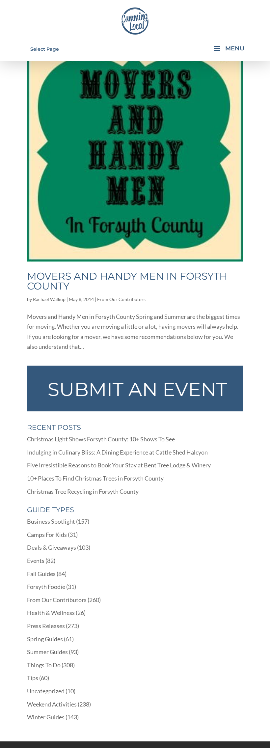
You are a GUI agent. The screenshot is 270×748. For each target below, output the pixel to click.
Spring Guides (45, 639)
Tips (32, 677)
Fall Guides (41, 573)
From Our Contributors (121, 299)
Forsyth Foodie (46, 586)
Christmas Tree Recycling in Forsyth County (83, 491)
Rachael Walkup (49, 299)
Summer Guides (47, 651)
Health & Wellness (51, 612)
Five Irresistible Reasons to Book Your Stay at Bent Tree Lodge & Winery (119, 465)
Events (35, 560)
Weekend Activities (52, 704)
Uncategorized (46, 691)
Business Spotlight (51, 521)
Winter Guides (46, 717)
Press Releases (46, 625)
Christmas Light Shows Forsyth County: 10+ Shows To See (101, 439)
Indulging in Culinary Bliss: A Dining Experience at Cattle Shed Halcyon (117, 452)
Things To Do (44, 665)
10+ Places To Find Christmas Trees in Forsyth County (95, 478)
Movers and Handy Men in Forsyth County (127, 281)
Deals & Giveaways (51, 547)
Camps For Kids (47, 534)
